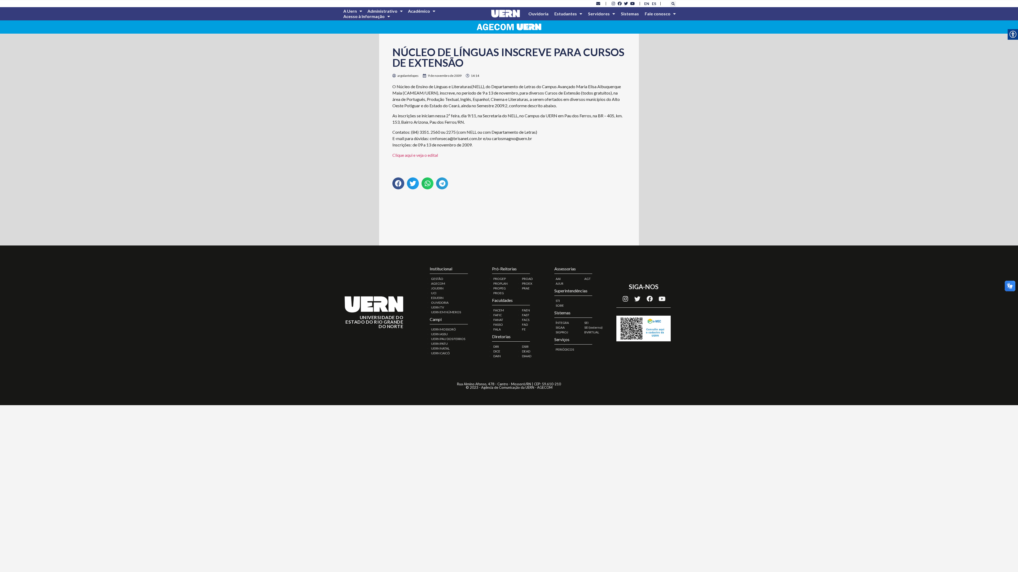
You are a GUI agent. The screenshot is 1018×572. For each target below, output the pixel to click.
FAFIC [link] (497, 315)
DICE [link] (496, 351)
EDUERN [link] (437, 298)
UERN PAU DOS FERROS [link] (448, 339)
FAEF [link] (525, 315)
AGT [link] (587, 279)
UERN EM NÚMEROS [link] (446, 312)
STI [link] (558, 301)
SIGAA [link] (560, 327)
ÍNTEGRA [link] (562, 323)
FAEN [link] (526, 310)
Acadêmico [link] (419, 11)
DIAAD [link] (526, 356)
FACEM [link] (498, 310)
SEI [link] (586, 323)
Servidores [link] (599, 13)
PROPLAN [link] (500, 283)
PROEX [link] (527, 283)
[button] (673, 4)
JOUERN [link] (437, 288)
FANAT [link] (498, 320)
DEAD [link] (526, 351)
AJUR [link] (559, 283)
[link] (598, 3)
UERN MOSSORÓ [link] (443, 329)
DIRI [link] (496, 346)
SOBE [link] (560, 305)
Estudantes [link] (565, 13)
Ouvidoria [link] (538, 13)
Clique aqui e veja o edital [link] (415, 155)
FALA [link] (497, 329)
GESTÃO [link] (437, 279)
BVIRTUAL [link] (591, 332)
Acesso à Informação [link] (364, 16)
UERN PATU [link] (439, 344)
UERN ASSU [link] (439, 334)
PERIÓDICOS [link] (565, 349)
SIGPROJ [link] (562, 332)
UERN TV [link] (437, 307)
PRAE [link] (526, 288)
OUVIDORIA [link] (440, 303)
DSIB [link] (525, 346)
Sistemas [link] (630, 13)
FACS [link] (525, 320)
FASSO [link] (498, 325)
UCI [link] (433, 293)
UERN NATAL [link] (440, 348)
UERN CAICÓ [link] (440, 353)
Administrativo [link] (382, 11)
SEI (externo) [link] (593, 327)
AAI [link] (558, 279)
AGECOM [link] (438, 283)
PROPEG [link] (499, 288)
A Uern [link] (350, 11)
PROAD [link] (527, 279)
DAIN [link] (497, 356)
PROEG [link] (498, 293)
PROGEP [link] (499, 279)
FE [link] (524, 329)
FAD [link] (525, 325)
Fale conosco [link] (657, 13)
